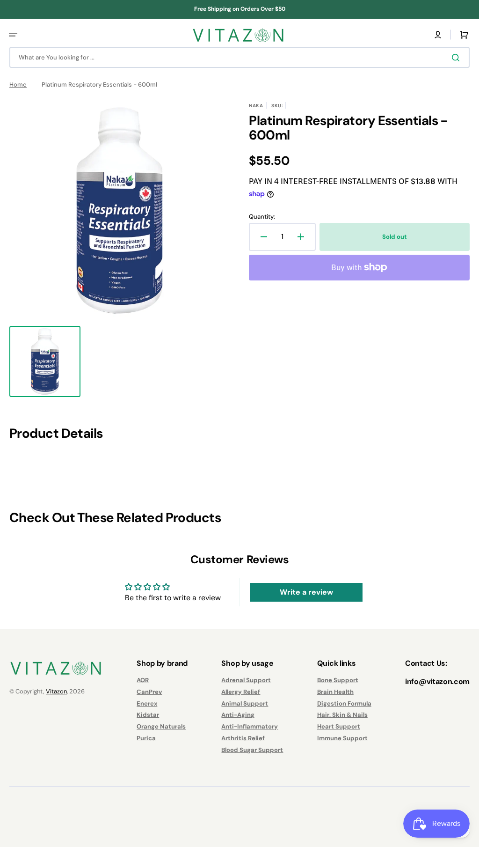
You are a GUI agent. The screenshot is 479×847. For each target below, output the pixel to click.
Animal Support (244, 703)
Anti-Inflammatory (249, 726)
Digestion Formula (344, 703)
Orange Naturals (161, 726)
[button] (13, 34)
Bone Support (337, 680)
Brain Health (335, 692)
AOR (143, 680)
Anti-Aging (237, 715)
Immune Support (342, 738)
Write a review (306, 592)
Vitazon (56, 691)
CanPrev (149, 692)
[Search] (457, 57)
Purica (146, 738)
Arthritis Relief (243, 738)
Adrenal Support (246, 680)
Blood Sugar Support (252, 750)
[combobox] (239, 57)
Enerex (147, 703)
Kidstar (148, 715)
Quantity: (262, 217)
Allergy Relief (240, 692)
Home (18, 84)
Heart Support (338, 726)
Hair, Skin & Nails (342, 715)
